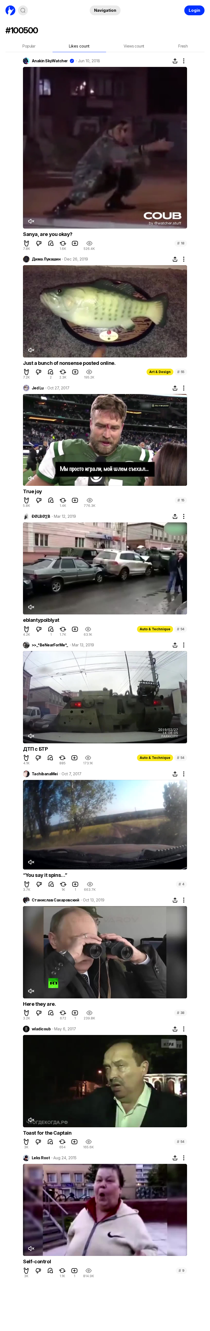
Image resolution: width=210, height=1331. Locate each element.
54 (180, 629)
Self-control (37, 1261)
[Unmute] (31, 221)
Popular (28, 46)
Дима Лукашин (46, 259)
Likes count (79, 46)
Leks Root (41, 1158)
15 (180, 500)
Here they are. (39, 1004)
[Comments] (51, 243)
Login (194, 10)
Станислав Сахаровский (55, 900)
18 (180, 243)
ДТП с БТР (35, 749)
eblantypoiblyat (41, 620)
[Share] (175, 61)
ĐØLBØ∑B (41, 516)
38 (180, 1012)
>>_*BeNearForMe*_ (50, 645)
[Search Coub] (23, 10)
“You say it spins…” (45, 875)
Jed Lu (38, 388)
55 (180, 371)
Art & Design (160, 372)
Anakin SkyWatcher (50, 61)
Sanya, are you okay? (47, 234)
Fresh (183, 46)
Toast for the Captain (47, 1133)
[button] (26, 243)
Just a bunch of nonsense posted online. (69, 363)
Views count (134, 46)
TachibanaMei (45, 774)
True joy (32, 491)
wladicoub (41, 1029)
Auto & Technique (155, 629)
